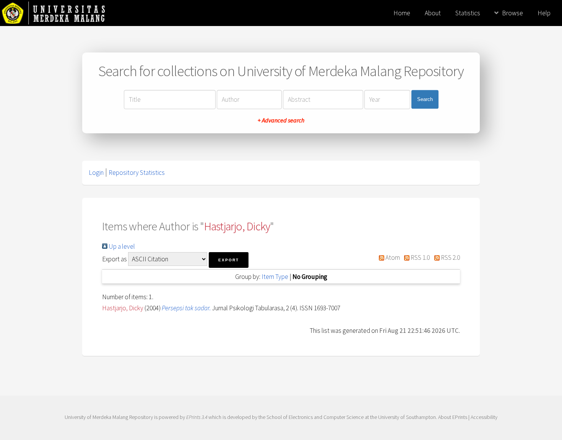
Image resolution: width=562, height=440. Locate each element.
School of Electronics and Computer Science (315, 417)
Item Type (275, 276)
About (433, 13)
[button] (229, 260)
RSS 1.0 (419, 257)
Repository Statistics (137, 172)
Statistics (467, 13)
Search (425, 99)
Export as (114, 259)
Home (401, 13)
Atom (392, 257)
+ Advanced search (281, 120)
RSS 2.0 (450, 257)
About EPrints (452, 417)
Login (96, 172)
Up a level (121, 246)
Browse (512, 13)
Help (544, 13)
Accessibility (484, 417)
